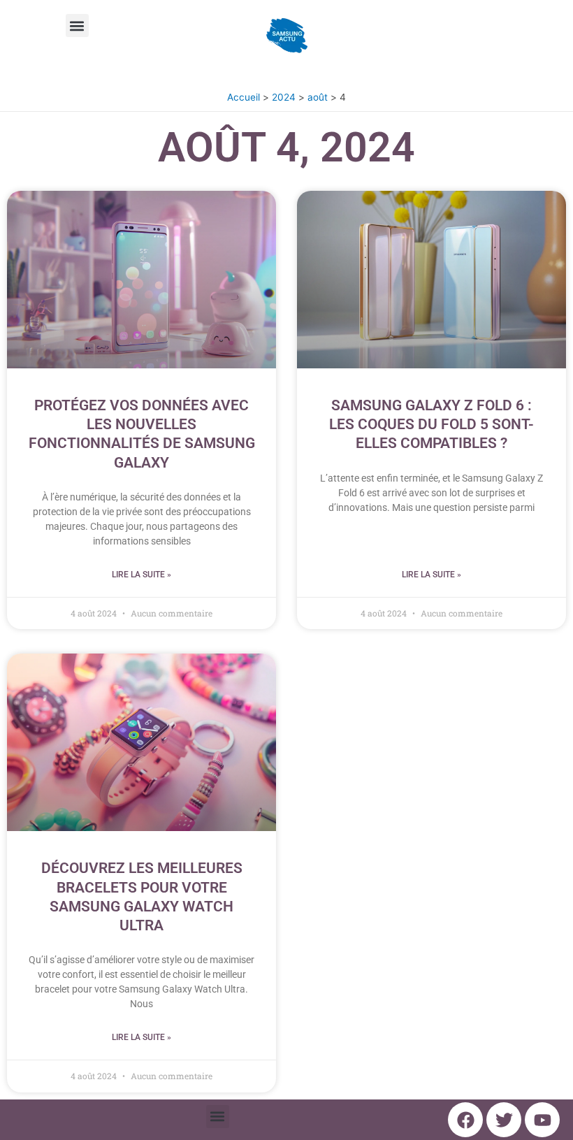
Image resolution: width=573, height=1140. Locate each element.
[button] (77, 25)
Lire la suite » (141, 574)
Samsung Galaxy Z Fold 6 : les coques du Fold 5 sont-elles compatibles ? (431, 424)
